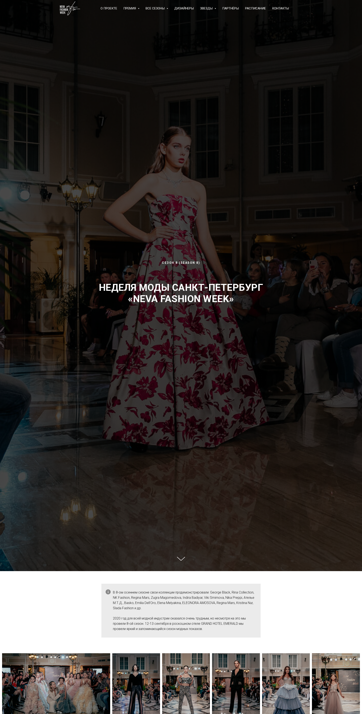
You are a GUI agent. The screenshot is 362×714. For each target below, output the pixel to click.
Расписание (255, 8)
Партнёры (230, 8)
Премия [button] (130, 8)
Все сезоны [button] (155, 8)
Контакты (280, 8)
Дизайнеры (184, 8)
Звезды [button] (206, 8)
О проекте (109, 8)
